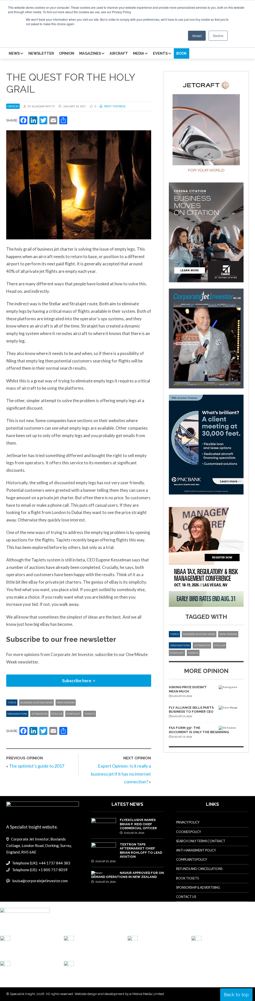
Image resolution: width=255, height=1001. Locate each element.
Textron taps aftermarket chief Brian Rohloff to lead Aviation (141, 850)
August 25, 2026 (134, 832)
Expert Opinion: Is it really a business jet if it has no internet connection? (121, 773)
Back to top (236, 994)
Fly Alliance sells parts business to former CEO (191, 709)
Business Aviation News (36, 702)
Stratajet (73, 713)
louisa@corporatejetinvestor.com (40, 880)
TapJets (89, 713)
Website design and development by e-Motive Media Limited (119, 994)
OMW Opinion (65, 702)
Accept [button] (196, 35)
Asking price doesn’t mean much (188, 689)
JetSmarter (39, 713)
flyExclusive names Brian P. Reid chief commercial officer (138, 824)
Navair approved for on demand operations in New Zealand (127, 875)
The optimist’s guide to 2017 (36, 766)
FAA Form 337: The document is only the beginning (199, 730)
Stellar (57, 713)
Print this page (115, 106)
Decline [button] (218, 35)
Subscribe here (76, 680)
